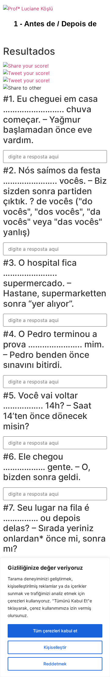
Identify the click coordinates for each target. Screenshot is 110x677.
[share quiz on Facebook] (26, 66)
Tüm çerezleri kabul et (55, 630)
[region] (55, 617)
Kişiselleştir (55, 647)
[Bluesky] (26, 80)
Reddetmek (55, 663)
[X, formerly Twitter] (26, 73)
